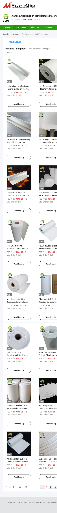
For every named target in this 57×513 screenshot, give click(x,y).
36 (20, 487)
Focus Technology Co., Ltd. (33, 502)
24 (14, 487)
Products (22, 27)
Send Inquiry (19, 104)
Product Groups (14, 42)
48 (26, 487)
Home (7, 27)
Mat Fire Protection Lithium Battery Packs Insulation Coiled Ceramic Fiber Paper (18, 408)
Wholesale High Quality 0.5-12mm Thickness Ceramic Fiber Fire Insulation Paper (18, 462)
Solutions (48, 27)
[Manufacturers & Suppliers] (19, 5)
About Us (35, 27)
